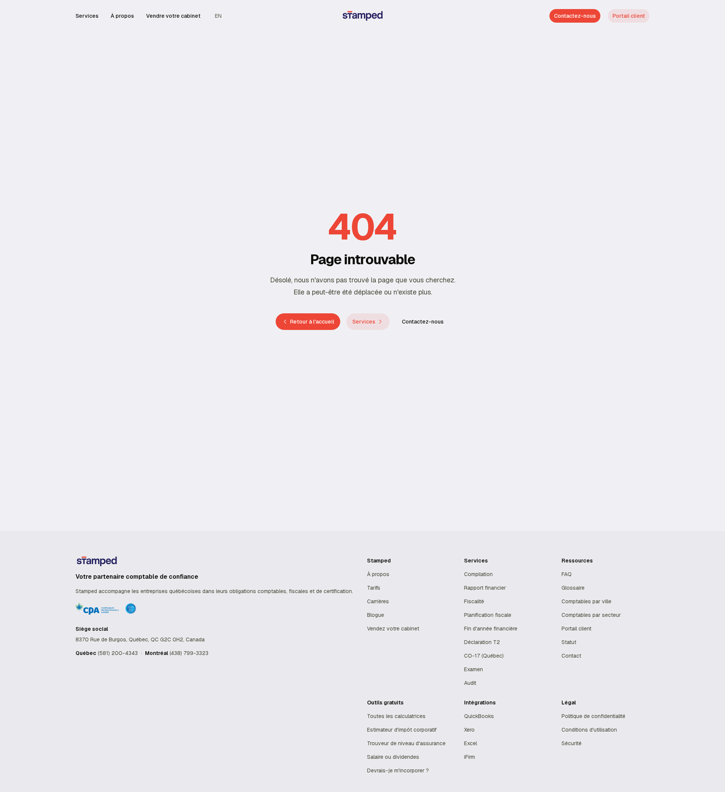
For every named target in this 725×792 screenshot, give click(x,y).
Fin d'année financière (490, 628)
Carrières (378, 601)
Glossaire (573, 587)
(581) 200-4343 (118, 653)
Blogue (375, 615)
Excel (470, 743)
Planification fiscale (487, 615)
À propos (122, 15)
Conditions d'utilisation (589, 729)
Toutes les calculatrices (396, 716)
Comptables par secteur (591, 615)
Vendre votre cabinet (173, 15)
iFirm (469, 756)
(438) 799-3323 (189, 653)
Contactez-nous (423, 321)
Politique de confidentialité (593, 716)
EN (218, 15)
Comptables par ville (586, 601)
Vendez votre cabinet (393, 628)
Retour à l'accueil (312, 321)
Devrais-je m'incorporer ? (398, 770)
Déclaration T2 (482, 642)
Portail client (628, 15)
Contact (571, 655)
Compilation (478, 574)
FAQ (566, 574)
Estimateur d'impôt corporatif (402, 729)
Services (87, 15)
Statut (568, 642)
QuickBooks (479, 716)
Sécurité (571, 743)
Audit (470, 683)
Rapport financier (485, 587)
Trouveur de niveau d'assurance (406, 743)
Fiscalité (474, 601)
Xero (469, 729)
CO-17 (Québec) (484, 655)
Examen (473, 669)
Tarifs (373, 587)
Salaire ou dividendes (393, 756)
